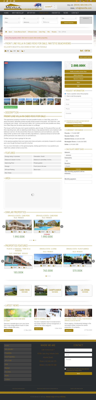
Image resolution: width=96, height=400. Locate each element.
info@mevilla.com (84, 8)
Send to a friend (78, 79)
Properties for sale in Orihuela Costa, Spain (76, 388)
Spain (10, 32)
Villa (48, 32)
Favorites (56, 13)
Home (6, 13)
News (66, 13)
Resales (54, 32)
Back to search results (85, 57)
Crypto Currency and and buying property (18, 388)
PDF (78, 86)
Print (78, 82)
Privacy (57, 396)
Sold (6, 364)
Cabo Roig (42, 32)
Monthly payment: (70, 179)
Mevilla (26, 6)
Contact (75, 13)
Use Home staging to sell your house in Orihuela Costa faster (78, 320)
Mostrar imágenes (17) (10, 107)
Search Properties (68, 22)
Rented (7, 368)
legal (53, 396)
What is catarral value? (42, 319)
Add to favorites (78, 75)
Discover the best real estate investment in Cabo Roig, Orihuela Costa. (47, 388)
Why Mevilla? (18, 13)
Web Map (63, 396)
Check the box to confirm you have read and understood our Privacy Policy (77, 121)
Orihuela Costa (32, 32)
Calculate (78, 169)
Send (78, 373)
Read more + (8, 330)
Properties (43, 13)
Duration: (68, 163)
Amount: (67, 152)
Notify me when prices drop (78, 71)
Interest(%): (68, 158)
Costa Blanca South (20, 32)
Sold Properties (10, 357)
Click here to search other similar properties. (34, 38)
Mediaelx (48, 396)
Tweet (8, 57)
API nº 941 (31, 13)
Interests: (68, 173)
